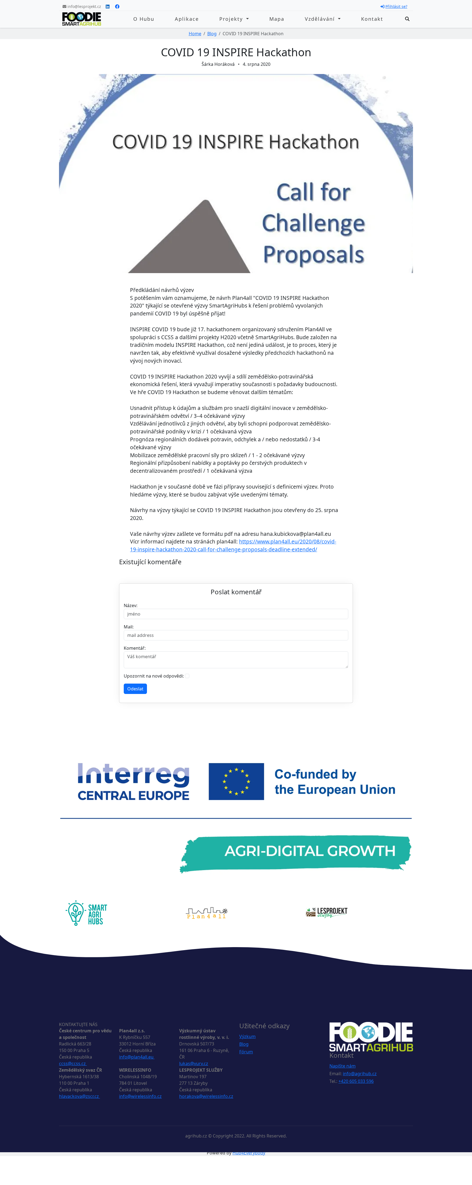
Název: (130, 605)
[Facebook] (117, 6)
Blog (212, 34)
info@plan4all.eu (137, 1057)
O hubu (143, 19)
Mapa (276, 19)
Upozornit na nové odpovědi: (154, 676)
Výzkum (247, 1036)
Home (195, 34)
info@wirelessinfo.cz (140, 1096)
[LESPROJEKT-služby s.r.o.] (326, 912)
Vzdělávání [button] (321, 19)
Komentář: (135, 648)
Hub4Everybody (248, 1153)
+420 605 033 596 (356, 1081)
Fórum (246, 1052)
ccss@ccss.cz (73, 1063)
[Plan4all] (206, 912)
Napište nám (342, 1066)
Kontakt (372, 19)
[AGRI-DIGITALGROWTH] (236, 818)
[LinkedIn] (108, 6)
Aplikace (187, 19)
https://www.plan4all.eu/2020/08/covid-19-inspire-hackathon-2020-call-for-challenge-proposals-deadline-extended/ (233, 545)
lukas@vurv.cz (193, 1063)
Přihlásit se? (396, 6)
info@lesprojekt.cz (83, 6)
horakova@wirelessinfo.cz (206, 1096)
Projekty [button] (232, 19)
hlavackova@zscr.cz (79, 1096)
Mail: (129, 627)
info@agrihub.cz (360, 1074)
